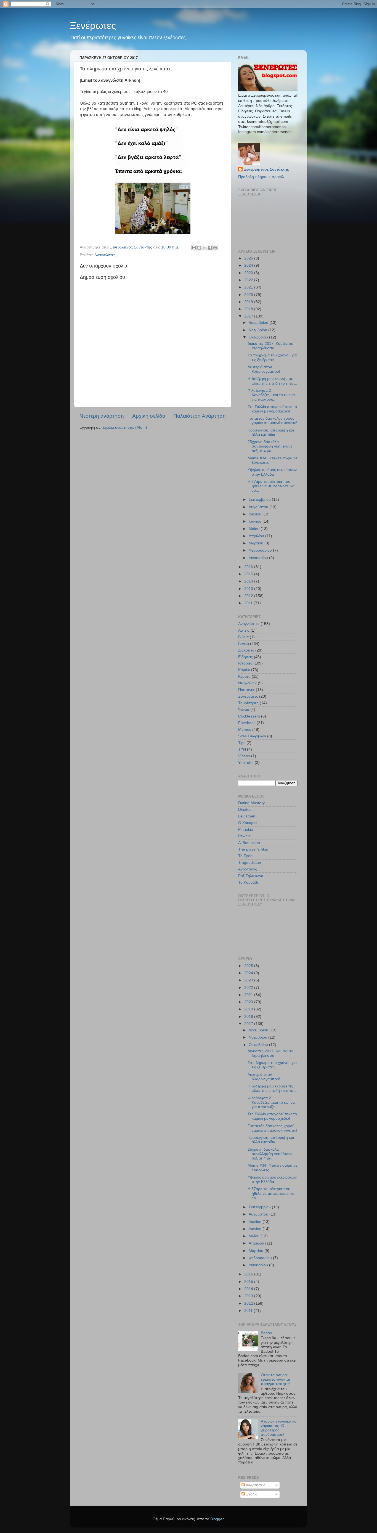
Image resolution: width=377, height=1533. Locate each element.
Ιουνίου (255, 521)
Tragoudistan (249, 863)
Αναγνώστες (105, 255)
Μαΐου (255, 529)
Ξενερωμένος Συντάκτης (266, 169)
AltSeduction (249, 843)
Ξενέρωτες (93, 25)
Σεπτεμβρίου (260, 499)
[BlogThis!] (199, 247)
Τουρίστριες (248, 703)
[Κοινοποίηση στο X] (204, 247)
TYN (242, 749)
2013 (249, 589)
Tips (241, 743)
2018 (249, 309)
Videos (244, 756)
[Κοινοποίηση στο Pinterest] (215, 247)
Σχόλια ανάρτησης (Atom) (124, 427)
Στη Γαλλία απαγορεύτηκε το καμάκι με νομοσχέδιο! (272, 409)
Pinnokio (245, 829)
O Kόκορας (247, 823)
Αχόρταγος (247, 869)
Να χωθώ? (247, 683)
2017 (249, 316)
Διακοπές (246, 650)
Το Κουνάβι (248, 882)
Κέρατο (244, 676)
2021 (249, 287)
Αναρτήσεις (255, 1485)
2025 (249, 258)
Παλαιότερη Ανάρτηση (199, 416)
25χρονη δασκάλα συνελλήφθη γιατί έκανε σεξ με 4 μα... (270, 446)
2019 (249, 302)
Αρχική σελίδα (148, 416)
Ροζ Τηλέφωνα (250, 876)
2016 (249, 567)
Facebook (247, 723)
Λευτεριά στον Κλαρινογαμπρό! (264, 369)
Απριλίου (257, 536)
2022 (249, 280)
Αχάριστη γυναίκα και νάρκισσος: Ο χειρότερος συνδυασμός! (279, 1428)
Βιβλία (243, 637)
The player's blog (253, 849)
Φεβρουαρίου (261, 550)
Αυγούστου (259, 507)
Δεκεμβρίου (259, 323)
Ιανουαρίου (259, 558)
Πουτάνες (246, 690)
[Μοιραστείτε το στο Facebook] (210, 247)
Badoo (266, 1333)
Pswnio (244, 836)
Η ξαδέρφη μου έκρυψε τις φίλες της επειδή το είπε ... (272, 381)
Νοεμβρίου (258, 330)
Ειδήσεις (245, 657)
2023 (249, 273)
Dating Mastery (251, 803)
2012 (249, 596)
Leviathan (246, 816)
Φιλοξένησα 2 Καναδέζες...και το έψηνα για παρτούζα (271, 394)
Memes (244, 729)
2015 (249, 574)
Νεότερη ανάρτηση (101, 416)
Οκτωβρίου (259, 337)
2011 (249, 603)
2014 (249, 581)
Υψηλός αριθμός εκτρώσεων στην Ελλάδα (272, 472)
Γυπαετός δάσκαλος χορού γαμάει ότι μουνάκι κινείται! (272, 420)
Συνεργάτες (248, 696)
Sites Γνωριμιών (252, 736)
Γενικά (243, 644)
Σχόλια (251, 1494)
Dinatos (244, 809)
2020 (249, 295)
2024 (249, 265)
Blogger (217, 1519)
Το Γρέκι (245, 856)
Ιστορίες (245, 663)
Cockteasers (249, 716)
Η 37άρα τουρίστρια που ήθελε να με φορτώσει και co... (271, 486)
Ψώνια (243, 710)
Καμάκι (244, 670)
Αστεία (243, 630)
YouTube (246, 763)
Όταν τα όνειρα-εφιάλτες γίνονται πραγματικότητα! (275, 1379)
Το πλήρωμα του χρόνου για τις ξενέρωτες (272, 357)
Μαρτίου (256, 543)
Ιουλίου (255, 514)
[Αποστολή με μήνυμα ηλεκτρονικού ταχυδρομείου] (194, 247)
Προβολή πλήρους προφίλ (261, 177)
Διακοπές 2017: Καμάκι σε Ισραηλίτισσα (270, 345)
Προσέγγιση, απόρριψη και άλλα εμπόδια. (271, 432)
